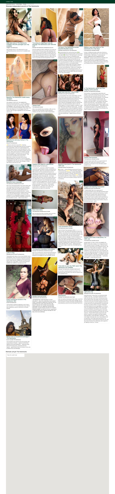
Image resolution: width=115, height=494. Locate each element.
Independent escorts (10, 4)
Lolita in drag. (11, 252)
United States (19, 4)
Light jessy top (88, 291)
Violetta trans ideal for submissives (42, 164)
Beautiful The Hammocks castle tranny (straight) (18, 98)
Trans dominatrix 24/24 (65, 226)
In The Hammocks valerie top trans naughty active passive (94, 88)
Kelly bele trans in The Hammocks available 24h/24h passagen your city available (18, 44)
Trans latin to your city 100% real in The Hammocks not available (70, 266)
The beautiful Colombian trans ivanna (43, 249)
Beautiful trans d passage (14, 182)
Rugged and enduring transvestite (94, 187)
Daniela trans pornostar (39, 296)
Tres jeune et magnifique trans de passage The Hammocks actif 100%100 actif (44, 44)
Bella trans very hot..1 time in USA (68, 92)
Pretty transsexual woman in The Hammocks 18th (16, 300)
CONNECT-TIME (9, 1)
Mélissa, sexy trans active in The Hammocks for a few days (94, 48)
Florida (24, 4)
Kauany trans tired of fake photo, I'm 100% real (95, 238)
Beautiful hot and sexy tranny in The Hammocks (17, 140)
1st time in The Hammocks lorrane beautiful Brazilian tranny (68, 48)
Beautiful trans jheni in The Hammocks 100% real (69, 165)
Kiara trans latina (37, 210)
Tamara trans (36, 105)
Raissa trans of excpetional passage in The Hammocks (18, 337)
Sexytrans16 (62, 295)
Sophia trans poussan (90, 157)
